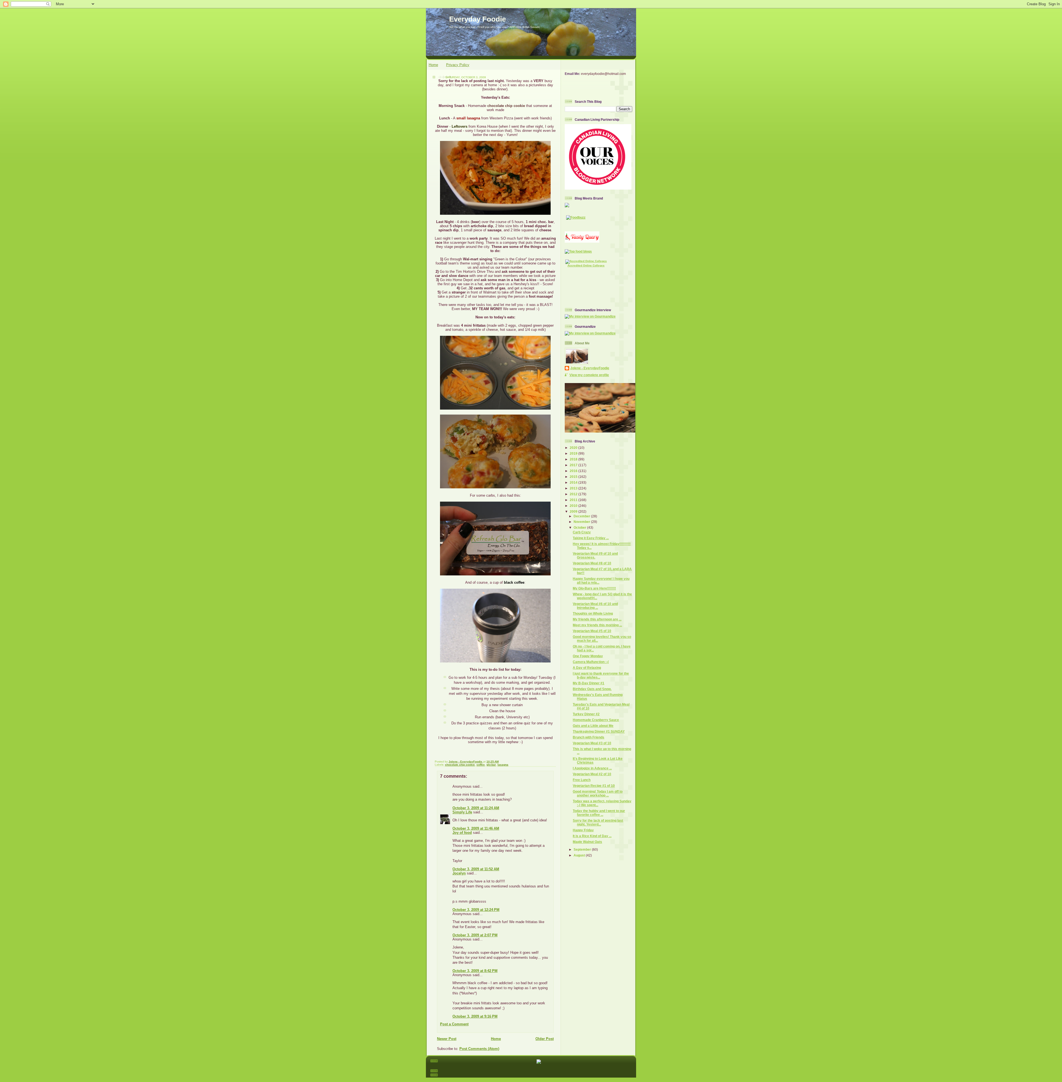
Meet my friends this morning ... (597, 625)
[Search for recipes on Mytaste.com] (578, 251)
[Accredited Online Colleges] (586, 261)
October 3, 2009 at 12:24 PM (475, 910)
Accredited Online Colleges (586, 265)
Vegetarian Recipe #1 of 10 (594, 785)
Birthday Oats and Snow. (592, 689)
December (582, 516)
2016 (574, 471)
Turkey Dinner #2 (586, 714)
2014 (574, 482)
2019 (574, 453)
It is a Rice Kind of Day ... (592, 836)
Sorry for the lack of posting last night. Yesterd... (598, 822)
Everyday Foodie (477, 19)
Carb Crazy (582, 532)
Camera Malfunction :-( (591, 662)
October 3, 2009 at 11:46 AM (475, 828)
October (580, 527)
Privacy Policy (457, 65)
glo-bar (491, 764)
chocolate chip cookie (460, 764)
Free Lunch (581, 780)
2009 (574, 511)
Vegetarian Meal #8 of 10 (592, 563)
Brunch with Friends (588, 737)
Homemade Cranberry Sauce (596, 720)
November (582, 521)
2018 (574, 459)
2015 (574, 476)
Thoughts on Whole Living (593, 613)
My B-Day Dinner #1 (588, 683)
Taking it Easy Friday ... (591, 538)
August (580, 855)
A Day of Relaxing (587, 667)
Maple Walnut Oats (587, 841)
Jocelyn (459, 873)
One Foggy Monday (588, 656)
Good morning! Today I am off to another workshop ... (598, 793)
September (583, 849)
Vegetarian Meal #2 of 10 (592, 774)
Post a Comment (454, 1024)
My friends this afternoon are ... (597, 619)
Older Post (544, 1039)
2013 (574, 488)
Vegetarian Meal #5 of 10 (592, 631)
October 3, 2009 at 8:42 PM (475, 971)
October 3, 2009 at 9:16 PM (475, 1016)
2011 (574, 500)
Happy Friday (583, 830)
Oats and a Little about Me (593, 725)
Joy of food (462, 833)
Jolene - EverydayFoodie (589, 368)
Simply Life (462, 812)
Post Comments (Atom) (479, 1049)
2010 (574, 505)
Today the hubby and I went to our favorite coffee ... (599, 812)
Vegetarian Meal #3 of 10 (592, 743)
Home (433, 65)
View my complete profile (589, 375)
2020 (574, 447)
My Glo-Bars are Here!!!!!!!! (594, 588)
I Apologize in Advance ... (592, 768)
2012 (574, 494)
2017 (574, 465)
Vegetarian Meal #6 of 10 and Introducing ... (595, 605)
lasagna (503, 764)
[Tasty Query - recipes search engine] (582, 241)
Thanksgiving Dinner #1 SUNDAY (599, 731)
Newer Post (446, 1039)
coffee (481, 764)
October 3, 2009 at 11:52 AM (475, 869)
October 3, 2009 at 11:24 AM (475, 808)
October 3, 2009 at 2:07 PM (475, 935)
